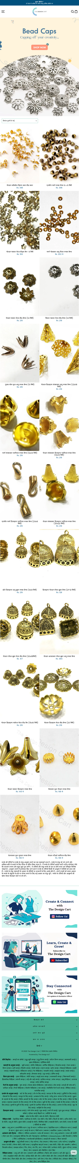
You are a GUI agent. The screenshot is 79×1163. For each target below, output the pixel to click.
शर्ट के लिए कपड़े (25, 1093)
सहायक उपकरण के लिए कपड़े (17, 1102)
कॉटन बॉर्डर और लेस (49, 1156)
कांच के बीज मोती (32, 1116)
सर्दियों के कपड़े (51, 1113)
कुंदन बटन (19, 1130)
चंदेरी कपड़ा (31, 1076)
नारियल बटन (42, 1127)
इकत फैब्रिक (20, 1076)
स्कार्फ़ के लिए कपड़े (63, 1102)
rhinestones (55, 1136)
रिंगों (15, 1139)
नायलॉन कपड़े (48, 1071)
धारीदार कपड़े (7, 1088)
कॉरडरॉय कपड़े (25, 1073)
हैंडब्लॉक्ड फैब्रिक (8, 1079)
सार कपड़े (41, 1088)
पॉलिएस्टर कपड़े (25, 1071)
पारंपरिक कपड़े (39, 1090)
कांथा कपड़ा (56, 1079)
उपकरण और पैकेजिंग (40, 1150)
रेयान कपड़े (70, 1065)
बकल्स (46, 1130)
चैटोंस (75, 1136)
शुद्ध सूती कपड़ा (30, 1059)
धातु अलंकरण (59, 1133)
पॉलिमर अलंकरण (31, 1133)
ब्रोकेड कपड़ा (45, 1079)
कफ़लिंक (53, 1130)
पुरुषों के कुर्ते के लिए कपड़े (19, 1105)
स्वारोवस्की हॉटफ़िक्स (34, 1139)
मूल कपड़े (43, 1110)
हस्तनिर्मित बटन (21, 1127)
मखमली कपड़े (14, 1071)
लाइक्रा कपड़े (59, 1071)
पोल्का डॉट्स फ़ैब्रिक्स (35, 1085)
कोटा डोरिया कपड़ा (42, 1082)
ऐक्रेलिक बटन (53, 1127)
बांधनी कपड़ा (20, 1079)
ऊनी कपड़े (15, 1068)
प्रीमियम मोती (45, 1062)
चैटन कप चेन (7, 1136)
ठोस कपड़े (56, 1085)
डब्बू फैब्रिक (66, 1079)
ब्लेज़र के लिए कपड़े (59, 1099)
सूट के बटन (32, 1127)
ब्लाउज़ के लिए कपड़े (54, 1093)
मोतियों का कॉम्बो (40, 1124)
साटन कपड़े (45, 1068)
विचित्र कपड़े (70, 1088)
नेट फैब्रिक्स (37, 1071)
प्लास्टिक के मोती (30, 1119)
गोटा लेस (48, 1158)
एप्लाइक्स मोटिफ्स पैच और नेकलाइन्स (26, 1136)
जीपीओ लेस (57, 1158)
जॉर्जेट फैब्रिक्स (35, 1065)
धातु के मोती (13, 1122)
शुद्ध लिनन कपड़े (42, 1059)
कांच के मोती (44, 1116)
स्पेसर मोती (47, 1147)
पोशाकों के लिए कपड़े (10, 1096)
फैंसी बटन (39, 1130)
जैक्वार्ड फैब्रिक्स (65, 1068)
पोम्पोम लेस (6, 1158)
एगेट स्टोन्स (63, 1141)
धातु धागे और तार (20, 1153)
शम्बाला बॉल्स (18, 1147)
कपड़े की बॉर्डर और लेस (66, 1156)
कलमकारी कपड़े (70, 1059)
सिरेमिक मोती (43, 1122)
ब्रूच (60, 1130)
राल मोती (41, 1119)
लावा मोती (52, 1144)
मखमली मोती (53, 1122)
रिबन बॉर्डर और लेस (18, 1158)
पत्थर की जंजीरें (71, 1133)
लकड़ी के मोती (32, 1122)
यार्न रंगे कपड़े (52, 1110)
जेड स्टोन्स (34, 1141)
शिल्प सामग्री (62, 1139)
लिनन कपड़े (7, 1068)
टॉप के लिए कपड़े (39, 1093)
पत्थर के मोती (72, 1122)
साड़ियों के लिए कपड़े (44, 1107)
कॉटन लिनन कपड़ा (56, 1059)
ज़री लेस (41, 1158)
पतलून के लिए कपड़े (26, 1096)
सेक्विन (20, 1133)
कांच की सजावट (43, 1133)
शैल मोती (48, 1119)
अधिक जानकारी (39, 1026)
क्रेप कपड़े (54, 1068)
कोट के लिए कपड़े (45, 1099)
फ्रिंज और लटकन (51, 1153)
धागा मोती (63, 1122)
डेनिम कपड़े (55, 1073)
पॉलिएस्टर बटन (65, 1127)
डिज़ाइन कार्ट (39, 1020)
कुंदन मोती (22, 1122)
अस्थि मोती (68, 1119)
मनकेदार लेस (31, 1158)
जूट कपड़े (46, 1073)
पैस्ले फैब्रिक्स (19, 1088)
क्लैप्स (74, 1144)
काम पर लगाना (39, 1039)
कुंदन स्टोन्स (67, 1147)
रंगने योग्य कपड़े (33, 1110)
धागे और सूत (64, 1153)
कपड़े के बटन (29, 1130)
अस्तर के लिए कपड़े (64, 1105)
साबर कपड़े (70, 1071)
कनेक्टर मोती (56, 1147)
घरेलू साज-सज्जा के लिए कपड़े (60, 1096)
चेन (52, 1133)
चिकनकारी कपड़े (68, 1076)
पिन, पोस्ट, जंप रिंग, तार (32, 1147)
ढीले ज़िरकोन (67, 1136)
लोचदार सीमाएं (68, 1158)
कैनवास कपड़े (36, 1073)
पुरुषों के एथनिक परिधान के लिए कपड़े (43, 1105)
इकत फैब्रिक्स (34, 1062)
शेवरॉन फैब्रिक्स (30, 1088)
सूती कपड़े (25, 1065)
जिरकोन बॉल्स (7, 1147)
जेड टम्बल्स (44, 1141)
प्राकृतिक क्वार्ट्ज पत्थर (39, 1144)
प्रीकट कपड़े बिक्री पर (36, 1113)
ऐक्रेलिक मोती (18, 1119)
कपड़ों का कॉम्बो (18, 1059)
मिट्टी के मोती (58, 1119)
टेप (35, 1161)
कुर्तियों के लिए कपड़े (69, 1093)
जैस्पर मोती (17, 1144)
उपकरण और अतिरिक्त (35, 1153)
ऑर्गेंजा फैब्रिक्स (48, 1065)
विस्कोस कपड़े (61, 1065)
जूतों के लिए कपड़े (48, 1102)
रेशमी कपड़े (35, 1068)
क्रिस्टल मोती (54, 1116)
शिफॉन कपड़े (25, 1068)
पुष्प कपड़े (23, 1085)
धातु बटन (11, 1127)
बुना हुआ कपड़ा (64, 1110)
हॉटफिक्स (44, 1136)
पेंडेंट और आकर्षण (64, 1144)
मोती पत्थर (26, 1144)
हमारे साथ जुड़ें (39, 1033)
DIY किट (52, 1150)
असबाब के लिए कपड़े (41, 1096)
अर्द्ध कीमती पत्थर (23, 1141)
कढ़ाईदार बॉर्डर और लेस (16, 1156)
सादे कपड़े (48, 1085)
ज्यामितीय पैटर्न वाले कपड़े (55, 1088)
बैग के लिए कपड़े (35, 1102)
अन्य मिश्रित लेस (44, 1161)
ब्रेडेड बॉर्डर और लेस (33, 1156)
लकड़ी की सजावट (50, 1139)
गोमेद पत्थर (53, 1141)
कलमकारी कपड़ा (55, 1076)
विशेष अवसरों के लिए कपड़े (28, 1099)
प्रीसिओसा (21, 1139)
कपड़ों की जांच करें (68, 1085)
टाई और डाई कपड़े (32, 1079)
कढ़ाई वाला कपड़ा (42, 1076)
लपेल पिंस (66, 1130)
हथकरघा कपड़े (20, 1110)
